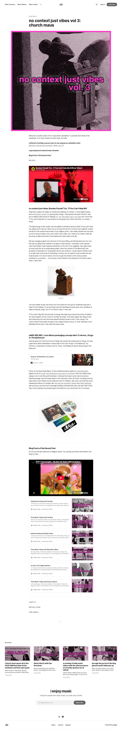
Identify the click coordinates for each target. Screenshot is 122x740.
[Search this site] (96, 4)
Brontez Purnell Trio (42, 214)
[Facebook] (63, 717)
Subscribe (112, 4)
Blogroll (68, 725)
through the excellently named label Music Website (73, 383)
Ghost (115, 725)
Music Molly (33, 16)
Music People (33, 4)
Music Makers (22, 4)
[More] (41, 4)
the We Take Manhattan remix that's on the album (58, 373)
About (53, 725)
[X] (59, 717)
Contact (60, 725)
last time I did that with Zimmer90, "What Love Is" (46, 145)
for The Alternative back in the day (68, 217)
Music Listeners (10, 4)
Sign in (102, 4)
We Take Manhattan (81, 371)
